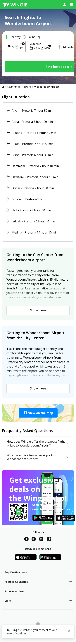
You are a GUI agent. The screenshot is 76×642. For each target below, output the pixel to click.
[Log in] (64, 4)
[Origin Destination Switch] (17, 47)
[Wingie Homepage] (15, 4)
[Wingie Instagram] (34, 539)
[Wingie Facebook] (26, 539)
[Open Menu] (71, 4)
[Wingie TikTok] (49, 539)
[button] (38, 413)
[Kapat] (69, 631)
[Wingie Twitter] (41, 539)
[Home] (3, 87)
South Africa (13, 87)
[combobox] (21, 48)
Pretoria (27, 87)
